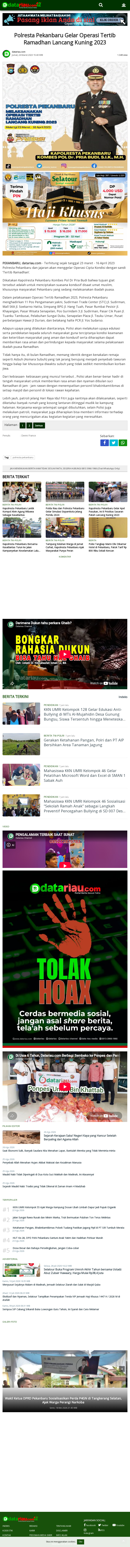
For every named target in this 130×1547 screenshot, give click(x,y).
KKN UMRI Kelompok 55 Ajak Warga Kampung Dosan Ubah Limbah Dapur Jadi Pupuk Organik (64, 1207)
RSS (102, 1530)
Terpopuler (10, 1200)
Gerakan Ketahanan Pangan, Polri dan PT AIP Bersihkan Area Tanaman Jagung (84, 742)
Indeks (6, 1526)
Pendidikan (51, 705)
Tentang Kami (63, 1526)
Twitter (105, 1525)
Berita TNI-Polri (54, 735)
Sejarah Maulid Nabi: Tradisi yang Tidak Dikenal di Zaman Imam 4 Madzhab (44, 1186)
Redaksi (33, 1526)
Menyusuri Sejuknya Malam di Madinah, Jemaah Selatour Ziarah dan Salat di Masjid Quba (51, 1284)
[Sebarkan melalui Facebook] (104, 442)
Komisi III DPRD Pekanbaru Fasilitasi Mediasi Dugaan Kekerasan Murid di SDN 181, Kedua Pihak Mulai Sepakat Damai (63, 1400)
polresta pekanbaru (23, 457)
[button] (8, 1369)
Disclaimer (62, 1530)
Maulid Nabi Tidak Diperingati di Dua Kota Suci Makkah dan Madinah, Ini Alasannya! (48, 1174)
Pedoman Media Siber (40, 1535)
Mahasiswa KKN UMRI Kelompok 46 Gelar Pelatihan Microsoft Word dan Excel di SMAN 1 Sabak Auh (85, 775)
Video (6, 826)
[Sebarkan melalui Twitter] (114, 442)
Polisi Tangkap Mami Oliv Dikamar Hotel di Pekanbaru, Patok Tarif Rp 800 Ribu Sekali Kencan (108, 547)
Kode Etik (8, 1530)
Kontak (7, 1535)
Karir (32, 1530)
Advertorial (10, 1259)
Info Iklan (61, 1535)
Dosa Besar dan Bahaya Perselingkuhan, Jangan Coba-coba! (46, 1248)
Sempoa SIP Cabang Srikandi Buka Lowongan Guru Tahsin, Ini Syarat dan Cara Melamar (51, 1309)
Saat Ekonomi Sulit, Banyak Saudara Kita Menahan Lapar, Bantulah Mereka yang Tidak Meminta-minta (59, 1150)
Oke (80, 1542)
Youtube (120, 1525)
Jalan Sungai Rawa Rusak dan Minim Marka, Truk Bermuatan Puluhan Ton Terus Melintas (62, 1217)
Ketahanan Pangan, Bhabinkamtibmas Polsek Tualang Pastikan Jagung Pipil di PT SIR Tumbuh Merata (68, 1227)
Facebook (90, 1525)
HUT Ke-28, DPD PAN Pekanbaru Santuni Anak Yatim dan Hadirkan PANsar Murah (58, 1237)
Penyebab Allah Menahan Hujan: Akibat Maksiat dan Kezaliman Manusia (42, 1162)
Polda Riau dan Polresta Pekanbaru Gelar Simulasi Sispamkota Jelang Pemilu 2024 (65, 512)
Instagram (89, 1533)
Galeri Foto (10, 1322)
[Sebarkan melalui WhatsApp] (123, 442)
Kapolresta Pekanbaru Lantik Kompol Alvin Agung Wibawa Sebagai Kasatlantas (18, 512)
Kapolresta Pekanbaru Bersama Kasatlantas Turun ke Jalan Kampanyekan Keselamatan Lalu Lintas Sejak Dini (20, 547)
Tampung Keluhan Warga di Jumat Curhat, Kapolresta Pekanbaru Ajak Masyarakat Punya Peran (65, 547)
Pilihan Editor (11, 1126)
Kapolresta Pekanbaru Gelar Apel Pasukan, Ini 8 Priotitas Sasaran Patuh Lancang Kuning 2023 (107, 512)
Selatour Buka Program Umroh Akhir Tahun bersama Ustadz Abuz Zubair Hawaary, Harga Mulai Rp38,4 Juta (83, 1271)
